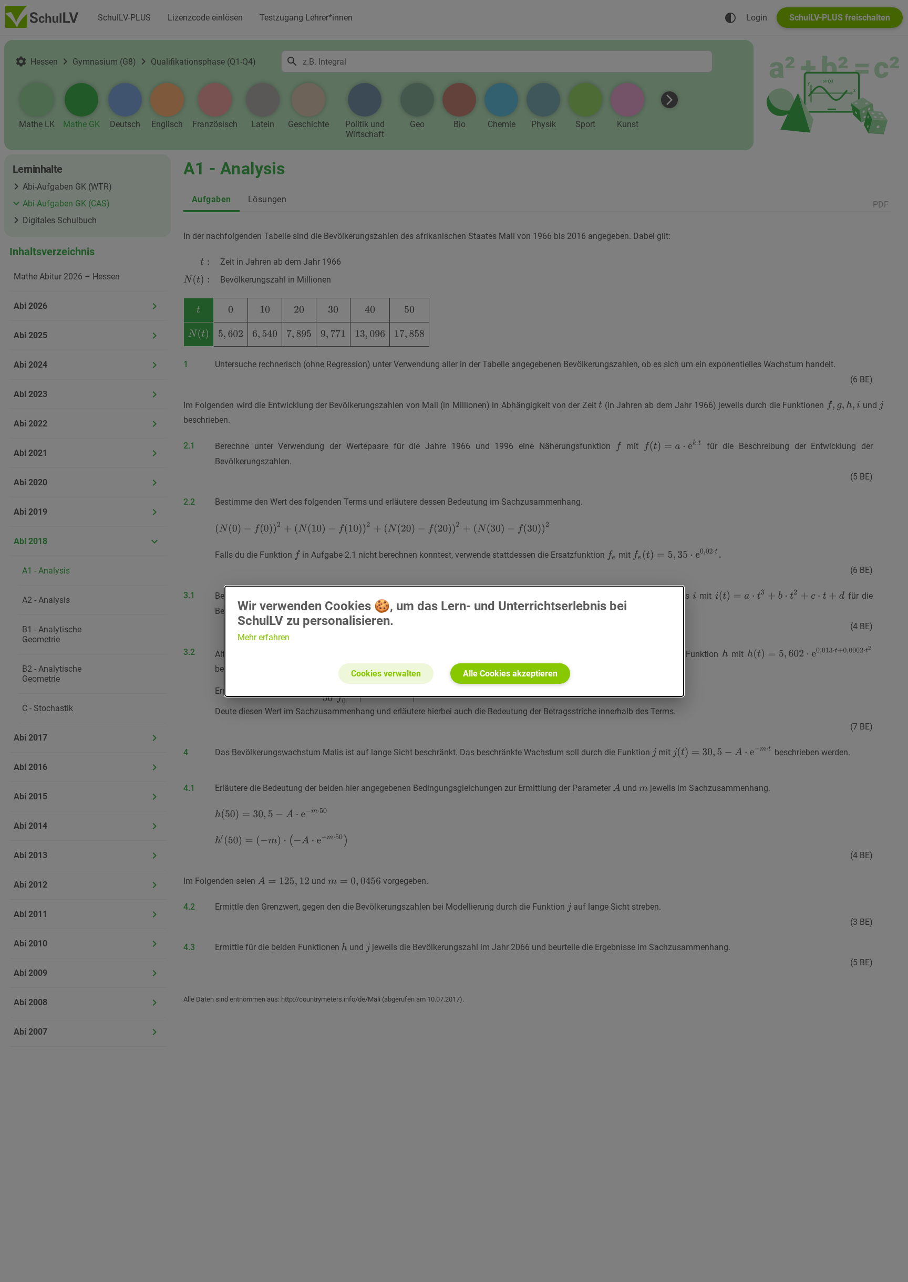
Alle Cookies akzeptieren (510, 674)
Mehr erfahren (264, 637)
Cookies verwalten (386, 674)
